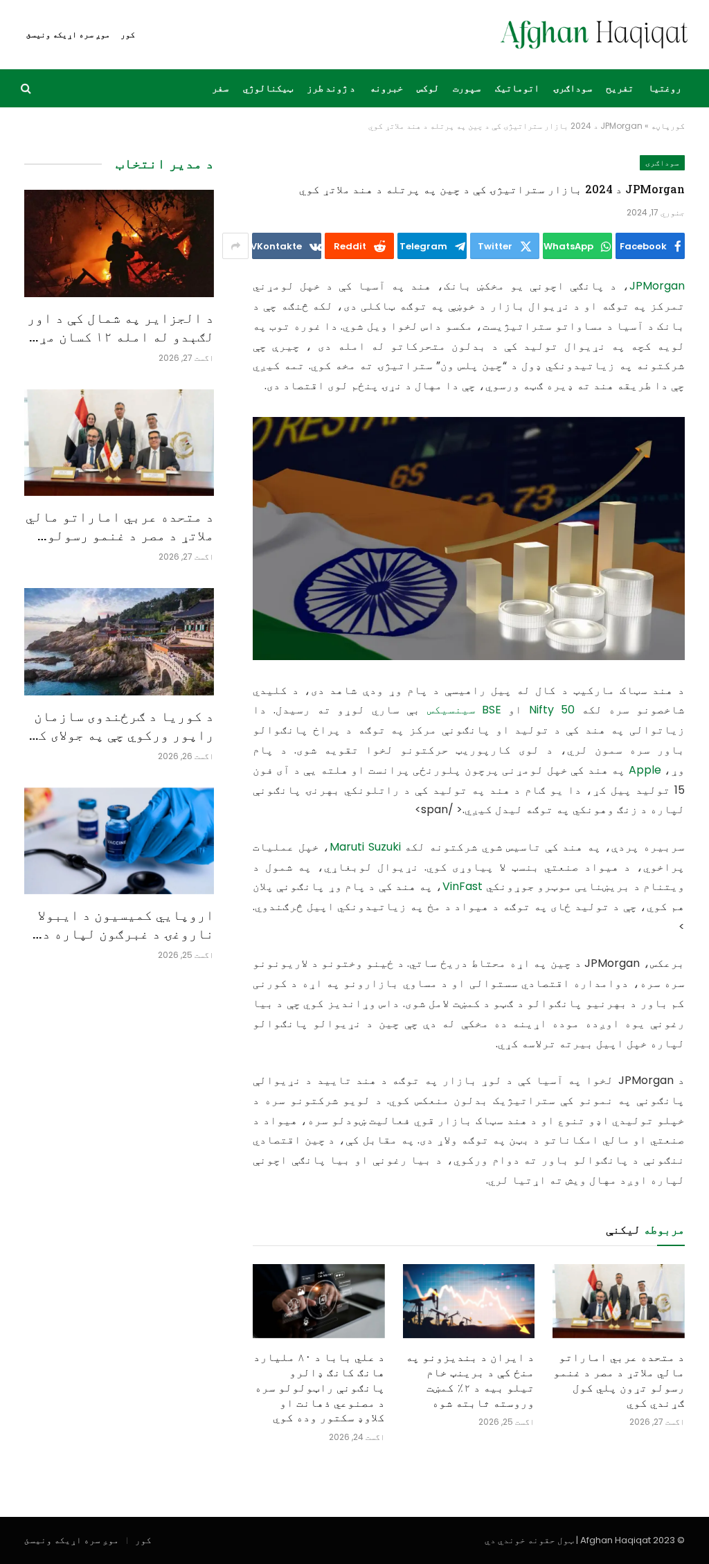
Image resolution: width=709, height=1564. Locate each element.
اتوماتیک (517, 88)
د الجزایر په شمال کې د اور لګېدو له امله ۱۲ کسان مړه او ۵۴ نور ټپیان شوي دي (120, 327)
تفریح (620, 88)
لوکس (428, 88)
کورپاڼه (668, 126)
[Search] (27, 88)
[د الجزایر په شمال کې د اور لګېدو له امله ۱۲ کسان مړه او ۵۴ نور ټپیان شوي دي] (119, 243)
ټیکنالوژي (268, 88)
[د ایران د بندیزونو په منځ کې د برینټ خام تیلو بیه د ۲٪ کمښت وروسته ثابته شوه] (469, 1301)
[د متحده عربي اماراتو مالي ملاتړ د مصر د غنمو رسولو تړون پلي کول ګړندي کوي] (619, 1301)
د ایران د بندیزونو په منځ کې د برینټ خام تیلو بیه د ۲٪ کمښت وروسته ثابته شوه (470, 1379)
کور (127, 34)
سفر (220, 88)
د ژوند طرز (331, 88)
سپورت (467, 88)
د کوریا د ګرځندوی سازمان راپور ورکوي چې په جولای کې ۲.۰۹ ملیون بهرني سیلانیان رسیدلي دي (122, 725)
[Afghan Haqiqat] (594, 34)
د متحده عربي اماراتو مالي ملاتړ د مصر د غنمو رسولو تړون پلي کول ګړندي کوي (619, 1379)
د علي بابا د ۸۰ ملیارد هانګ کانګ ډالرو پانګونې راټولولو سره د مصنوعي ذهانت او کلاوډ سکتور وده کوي (319, 1386)
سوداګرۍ (572, 88)
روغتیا (664, 88)
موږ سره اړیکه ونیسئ (68, 34)
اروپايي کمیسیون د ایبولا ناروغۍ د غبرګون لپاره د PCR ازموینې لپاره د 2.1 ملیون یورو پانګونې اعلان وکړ (125, 924)
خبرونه (386, 88)
